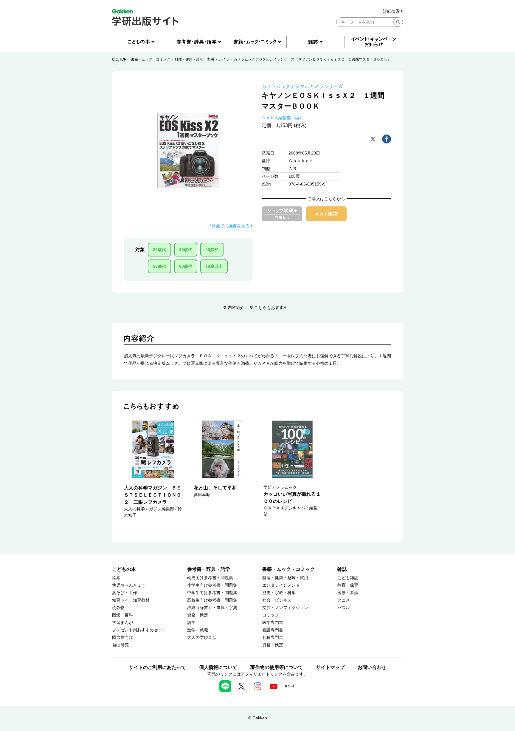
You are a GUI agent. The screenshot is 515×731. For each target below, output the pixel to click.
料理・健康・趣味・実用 (194, 59)
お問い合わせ (372, 667)
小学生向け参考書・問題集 (212, 585)
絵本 (116, 578)
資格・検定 (197, 615)
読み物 (118, 607)
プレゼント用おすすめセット (139, 630)
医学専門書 (272, 622)
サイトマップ (330, 667)
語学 (191, 622)
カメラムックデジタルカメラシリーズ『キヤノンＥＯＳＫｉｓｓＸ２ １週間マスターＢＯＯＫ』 (312, 59)
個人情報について (218, 667)
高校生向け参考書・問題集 (212, 600)
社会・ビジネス (276, 600)
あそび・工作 (124, 593)
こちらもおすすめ (271, 307)
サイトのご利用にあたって (157, 667)
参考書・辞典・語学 (208, 569)
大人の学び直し (201, 637)
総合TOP (119, 59)
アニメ (343, 600)
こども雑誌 (347, 578)
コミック (270, 615)
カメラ (223, 59)
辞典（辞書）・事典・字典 (212, 607)
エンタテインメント (281, 585)
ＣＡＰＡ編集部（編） (282, 117)
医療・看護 (347, 593)
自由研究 (120, 645)
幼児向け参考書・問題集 (210, 578)
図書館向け (122, 637)
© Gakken (257, 717)
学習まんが (122, 622)
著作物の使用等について (276, 667)
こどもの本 (124, 569)
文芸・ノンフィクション (285, 607)
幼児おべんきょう (128, 585)
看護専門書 (272, 630)
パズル (343, 607)
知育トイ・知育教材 (131, 600)
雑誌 (342, 569)
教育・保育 (347, 585)
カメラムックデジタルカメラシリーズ (302, 86)
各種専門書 (272, 637)
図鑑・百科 (122, 615)
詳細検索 (392, 11)
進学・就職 (197, 630)
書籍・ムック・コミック (150, 59)
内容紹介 (236, 307)
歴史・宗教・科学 (279, 593)
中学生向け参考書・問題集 (212, 593)
